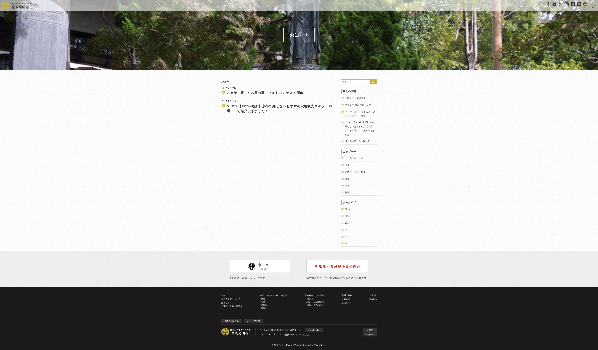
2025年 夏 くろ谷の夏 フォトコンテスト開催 (265, 92)
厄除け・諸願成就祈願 (315, 302)
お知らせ (346, 299)
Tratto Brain (320, 345)
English (373, 299)
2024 (347, 222)
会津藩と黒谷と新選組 (232, 306)
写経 (263, 302)
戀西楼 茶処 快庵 (355, 171)
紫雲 (347, 185)
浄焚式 (264, 308)
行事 (347, 192)
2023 (347, 229)
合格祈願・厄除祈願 (314, 295)
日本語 (372, 295)
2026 (347, 209)
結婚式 (264, 305)
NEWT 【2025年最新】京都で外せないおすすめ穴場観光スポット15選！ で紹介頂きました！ (279, 108)
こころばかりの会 (354, 158)
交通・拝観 (347, 295)
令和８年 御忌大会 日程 (359, 104)
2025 (347, 215)
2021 (347, 243)
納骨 (263, 299)
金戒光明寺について (230, 299)
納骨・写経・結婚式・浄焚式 (273, 295)
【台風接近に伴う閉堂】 (357, 141)
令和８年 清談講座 (355, 97)
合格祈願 (310, 299)
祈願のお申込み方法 (314, 305)
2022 (347, 236)
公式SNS (346, 302)
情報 (347, 164)
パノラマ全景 (253, 320)
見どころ (225, 302)
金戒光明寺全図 (231, 320)
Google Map (314, 330)
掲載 (347, 178)
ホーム (224, 295)
